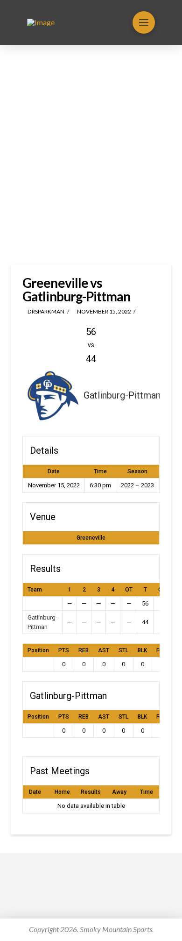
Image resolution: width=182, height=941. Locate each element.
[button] (144, 22)
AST (103, 650)
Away (119, 792)
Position (38, 650)
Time (146, 792)
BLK (142, 650)
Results (91, 792)
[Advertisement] (91, 155)
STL (123, 650)
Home (62, 792)
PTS (63, 650)
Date (35, 792)
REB (83, 650)
